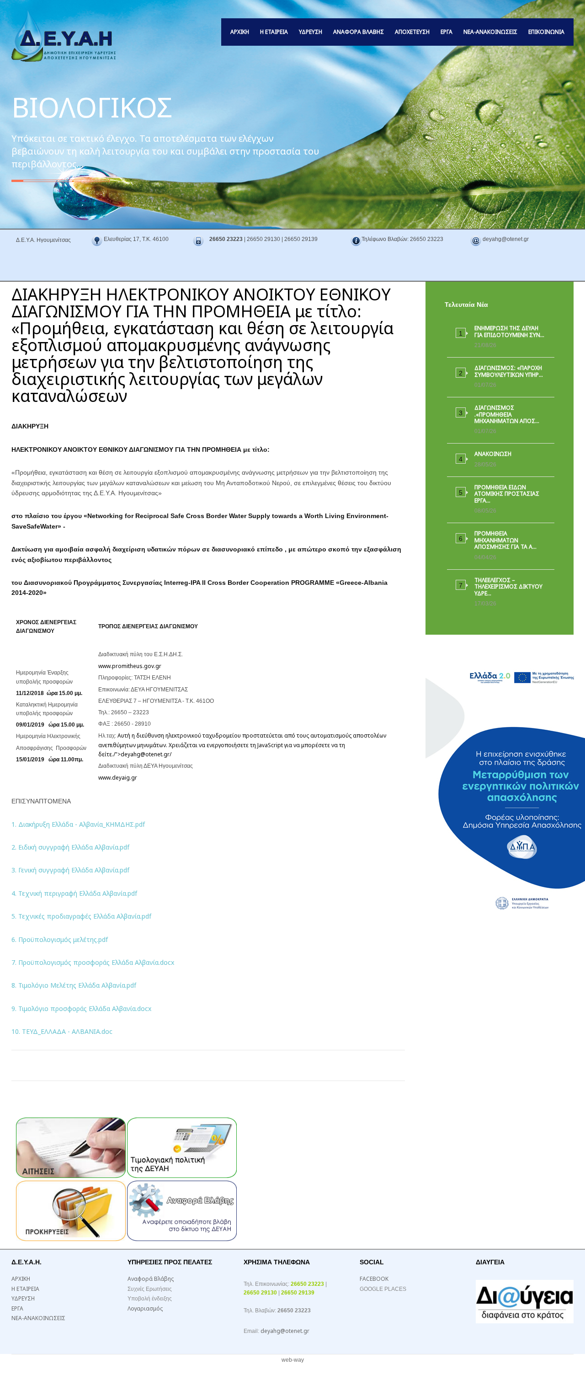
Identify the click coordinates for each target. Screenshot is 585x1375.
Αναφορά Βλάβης (358, 32)
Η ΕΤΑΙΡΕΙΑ (274, 32)
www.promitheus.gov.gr (129, 666)
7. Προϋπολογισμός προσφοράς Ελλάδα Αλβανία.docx (92, 962)
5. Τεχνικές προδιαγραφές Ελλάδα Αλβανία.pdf (81, 916)
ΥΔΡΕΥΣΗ (310, 32)
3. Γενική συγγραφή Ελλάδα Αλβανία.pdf (70, 870)
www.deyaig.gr (117, 777)
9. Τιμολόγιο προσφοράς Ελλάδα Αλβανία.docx (81, 1008)
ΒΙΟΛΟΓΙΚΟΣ (91, 107)
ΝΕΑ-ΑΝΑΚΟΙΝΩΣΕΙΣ (490, 32)
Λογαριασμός (145, 1308)
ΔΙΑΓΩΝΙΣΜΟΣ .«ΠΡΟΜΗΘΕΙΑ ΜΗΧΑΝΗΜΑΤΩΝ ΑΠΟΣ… (506, 414)
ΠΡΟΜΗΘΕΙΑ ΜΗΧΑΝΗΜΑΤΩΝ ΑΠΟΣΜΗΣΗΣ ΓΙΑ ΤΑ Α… (505, 540)
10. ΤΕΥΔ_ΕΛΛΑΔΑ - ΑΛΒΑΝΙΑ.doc (61, 1031)
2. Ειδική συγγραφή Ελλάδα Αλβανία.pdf (70, 847)
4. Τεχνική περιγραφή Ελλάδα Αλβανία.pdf (74, 893)
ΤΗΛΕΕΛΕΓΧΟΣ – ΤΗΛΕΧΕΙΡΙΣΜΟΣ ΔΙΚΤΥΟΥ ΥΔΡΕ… (508, 586)
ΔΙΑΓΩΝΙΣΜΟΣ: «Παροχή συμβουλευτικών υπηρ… (508, 371)
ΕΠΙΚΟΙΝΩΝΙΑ (546, 32)
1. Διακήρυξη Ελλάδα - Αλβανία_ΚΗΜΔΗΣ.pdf (78, 824)
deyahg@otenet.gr (145, 754)
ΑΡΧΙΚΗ (239, 32)
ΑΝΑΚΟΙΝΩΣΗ (492, 454)
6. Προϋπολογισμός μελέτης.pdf (59, 939)
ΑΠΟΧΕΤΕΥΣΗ (412, 32)
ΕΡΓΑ (446, 32)
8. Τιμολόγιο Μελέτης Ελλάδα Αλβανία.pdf (73, 985)
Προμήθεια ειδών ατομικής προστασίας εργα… (506, 493)
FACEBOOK (374, 1279)
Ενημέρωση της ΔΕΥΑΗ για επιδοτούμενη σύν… (509, 331)
